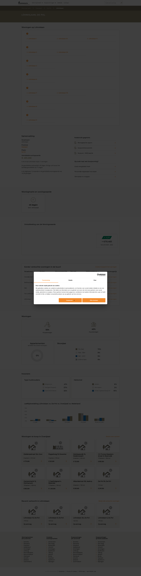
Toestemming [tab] (46, 280)
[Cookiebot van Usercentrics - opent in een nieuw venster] (98, 275)
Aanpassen (69, 300)
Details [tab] (71, 280)
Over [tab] (95, 280)
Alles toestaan (94, 300)
